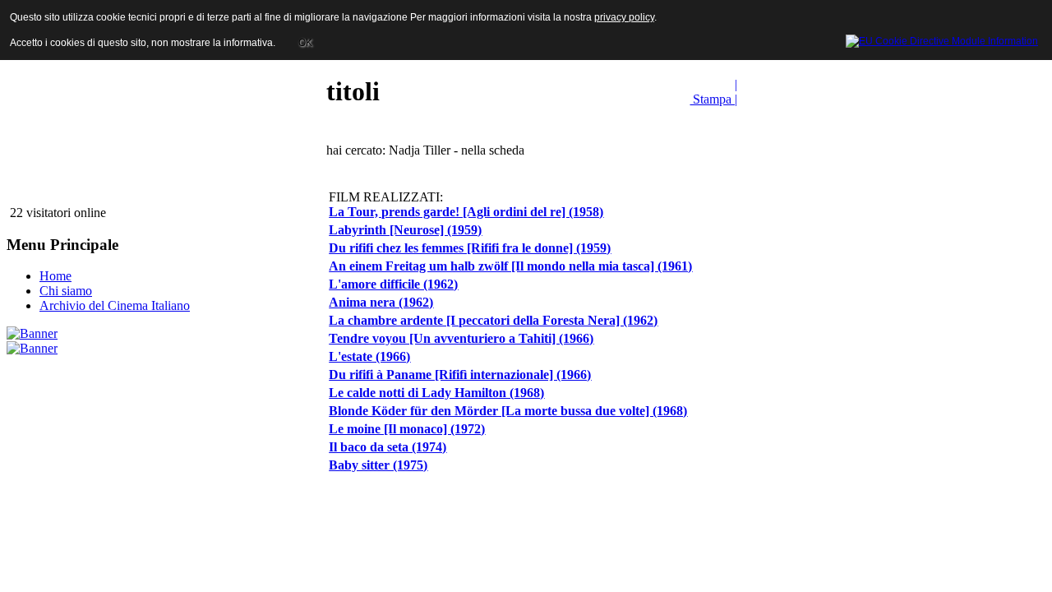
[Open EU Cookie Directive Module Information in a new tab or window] (942, 38)
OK (305, 43)
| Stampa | (713, 91)
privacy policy (624, 17)
